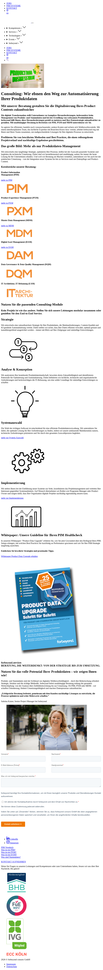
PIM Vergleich (7, 847)
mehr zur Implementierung (12, 498)
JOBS (9, 3)
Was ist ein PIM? (8, 850)
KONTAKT (11, 8)
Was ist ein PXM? (8, 852)
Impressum (11, 964)
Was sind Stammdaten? (11, 857)
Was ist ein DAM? (9, 855)
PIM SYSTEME (13, 6)
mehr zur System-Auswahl (12, 438)
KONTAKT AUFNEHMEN (13, 862)
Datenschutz (11, 966)
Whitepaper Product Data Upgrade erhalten (19, 556)
